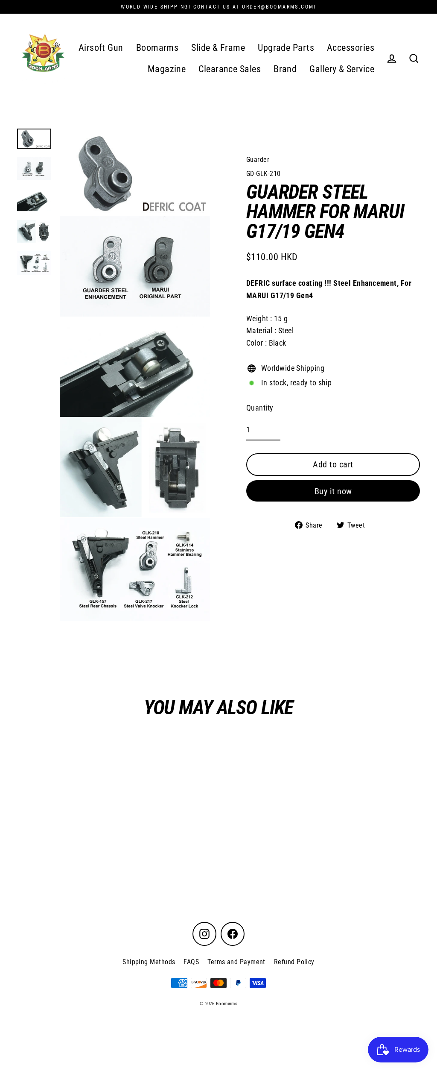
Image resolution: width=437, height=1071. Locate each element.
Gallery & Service (341, 69)
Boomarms (157, 47)
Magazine (167, 69)
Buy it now (333, 491)
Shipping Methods (148, 962)
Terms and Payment (236, 962)
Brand (285, 69)
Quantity (260, 407)
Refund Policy (294, 962)
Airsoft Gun (101, 47)
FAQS (191, 962)
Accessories (350, 47)
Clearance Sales (229, 69)
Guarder (257, 160)
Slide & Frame (218, 47)
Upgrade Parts (286, 47)
